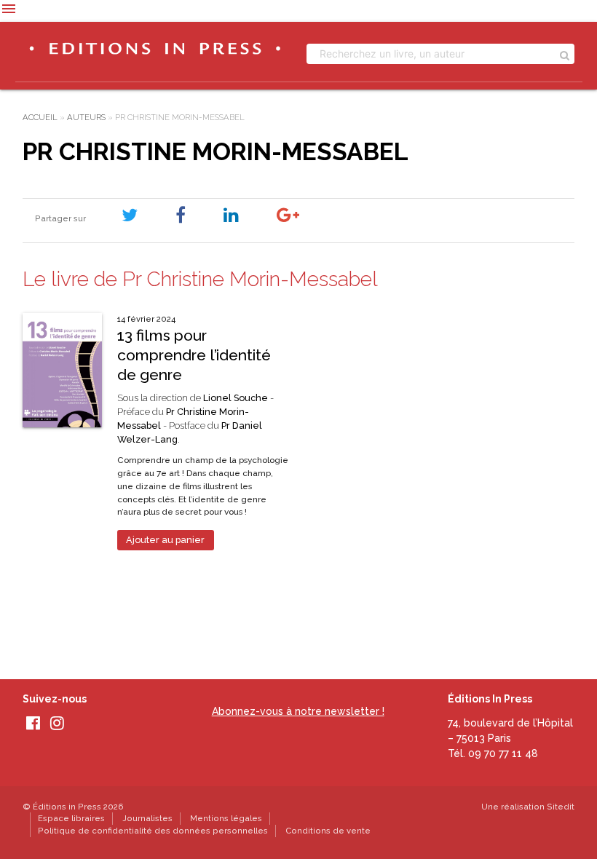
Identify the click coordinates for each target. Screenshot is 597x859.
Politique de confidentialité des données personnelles (153, 831)
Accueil (40, 117)
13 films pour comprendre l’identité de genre (194, 355)
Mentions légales (226, 818)
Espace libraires (71, 818)
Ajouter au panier (165, 539)
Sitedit (560, 806)
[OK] (564, 54)
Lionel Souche (235, 397)
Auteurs (86, 117)
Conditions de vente (328, 831)
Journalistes (147, 818)
